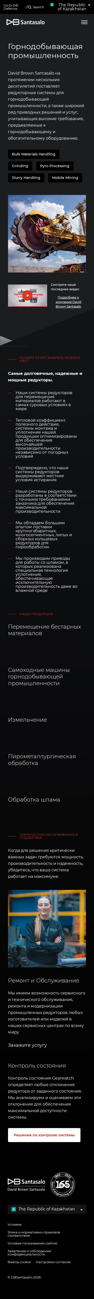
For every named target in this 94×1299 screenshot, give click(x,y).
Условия (15, 1224)
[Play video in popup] (27, 296)
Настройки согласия (53, 1262)
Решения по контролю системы (44, 1135)
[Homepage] (26, 22)
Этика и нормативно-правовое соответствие (34, 1233)
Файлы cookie (19, 1262)
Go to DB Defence (11, 7)
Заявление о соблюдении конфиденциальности (29, 1252)
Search (38, 7)
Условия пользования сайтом (32, 1243)
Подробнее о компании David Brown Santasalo (68, 302)
